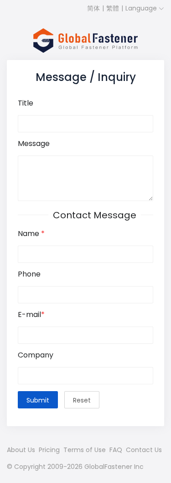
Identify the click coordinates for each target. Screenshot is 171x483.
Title (25, 103)
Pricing (49, 449)
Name (31, 234)
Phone (29, 274)
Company (35, 355)
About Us (21, 449)
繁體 (112, 8)
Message (34, 144)
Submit (37, 400)
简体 (93, 8)
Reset (82, 400)
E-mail (31, 315)
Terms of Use (84, 449)
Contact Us (144, 449)
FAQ (115, 449)
